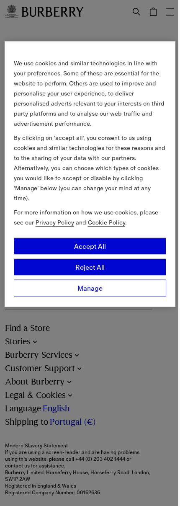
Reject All (90, 267)
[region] (90, 174)
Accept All (90, 246)
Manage (90, 288)
